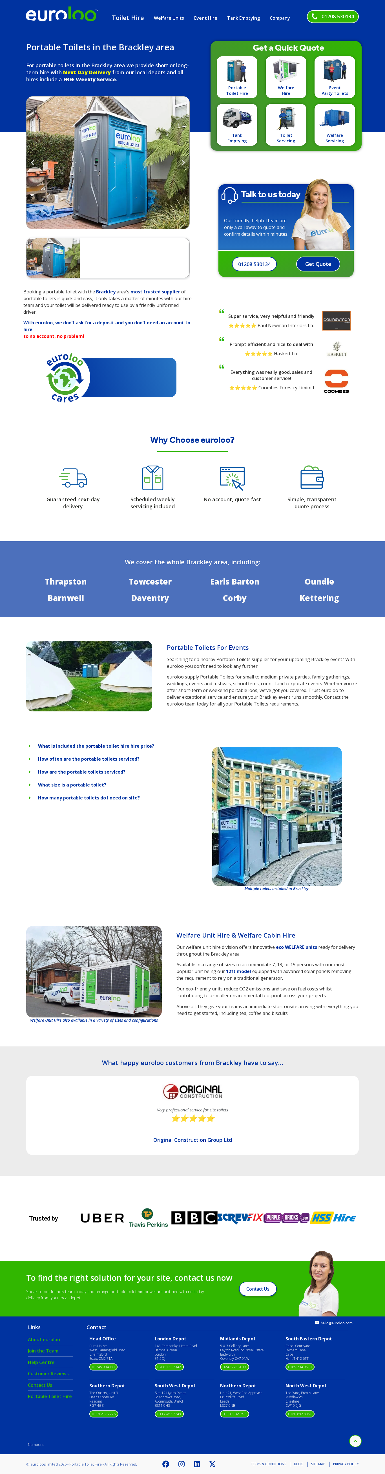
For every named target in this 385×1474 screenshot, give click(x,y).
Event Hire (205, 18)
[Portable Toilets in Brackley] (89, 710)
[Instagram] (181, 1464)
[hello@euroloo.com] (317, 1322)
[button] (32, 162)
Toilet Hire (128, 17)
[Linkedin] (197, 1464)
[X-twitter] (212, 1464)
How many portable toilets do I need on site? (89, 798)
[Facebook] (166, 1464)
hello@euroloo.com (337, 1323)
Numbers (35, 1444)
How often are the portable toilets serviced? (89, 759)
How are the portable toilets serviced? (81, 772)
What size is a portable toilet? (72, 785)
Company (280, 18)
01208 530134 (338, 16)
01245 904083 (103, 1367)
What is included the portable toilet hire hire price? (96, 746)
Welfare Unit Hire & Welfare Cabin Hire (235, 935)
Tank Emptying (243, 18)
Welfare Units (169, 18)
